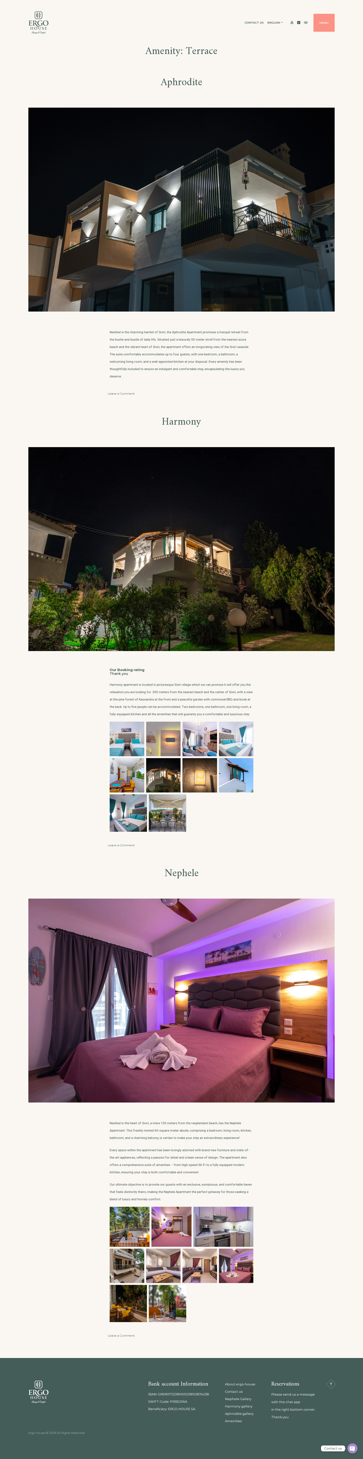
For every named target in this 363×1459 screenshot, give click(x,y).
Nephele (181, 873)
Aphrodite (181, 82)
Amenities (233, 1421)
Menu (324, 23)
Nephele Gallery (238, 1399)
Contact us (254, 22)
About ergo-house (240, 1384)
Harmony (181, 422)
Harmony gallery (238, 1406)
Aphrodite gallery (239, 1414)
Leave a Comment (121, 393)
